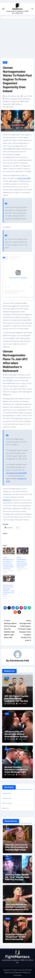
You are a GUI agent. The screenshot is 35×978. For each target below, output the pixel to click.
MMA (23, 101)
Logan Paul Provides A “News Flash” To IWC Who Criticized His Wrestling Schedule (15, 938)
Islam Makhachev (25, 99)
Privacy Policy (7, 803)
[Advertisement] (17, 38)
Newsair (25, 973)
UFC (5, 62)
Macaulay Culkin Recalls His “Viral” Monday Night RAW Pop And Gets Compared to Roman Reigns (17, 879)
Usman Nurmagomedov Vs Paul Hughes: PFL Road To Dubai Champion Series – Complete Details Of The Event (8, 563)
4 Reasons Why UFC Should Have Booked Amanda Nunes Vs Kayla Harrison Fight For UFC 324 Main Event (17, 736)
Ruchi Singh (11, 703)
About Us (5, 808)
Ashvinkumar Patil (14, 96)
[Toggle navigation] (3, 9)
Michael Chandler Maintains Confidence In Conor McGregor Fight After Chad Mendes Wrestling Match (16, 772)
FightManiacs (17, 9)
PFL (10, 104)
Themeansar (17, 975)
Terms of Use (6, 798)
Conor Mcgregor (12, 99)
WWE (7, 829)
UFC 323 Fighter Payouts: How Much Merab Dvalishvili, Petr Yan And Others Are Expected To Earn (16, 701)
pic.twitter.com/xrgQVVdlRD (16, 473)
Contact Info (6, 793)
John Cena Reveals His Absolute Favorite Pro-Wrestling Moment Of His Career (17, 908)
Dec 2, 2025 (22, 739)
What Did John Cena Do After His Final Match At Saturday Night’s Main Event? (16, 848)
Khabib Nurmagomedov (12, 101)
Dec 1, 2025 (22, 775)
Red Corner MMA (24, 178)
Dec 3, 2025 (22, 703)
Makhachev (7, 500)
